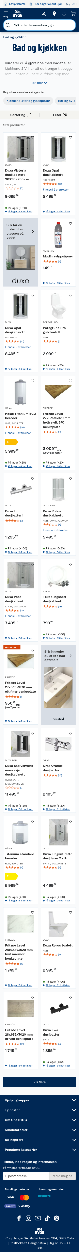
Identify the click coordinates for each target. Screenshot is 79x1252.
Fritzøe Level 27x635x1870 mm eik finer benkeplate (20, 687)
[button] (39, 1082)
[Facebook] (19, 1218)
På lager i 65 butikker (58, 283)
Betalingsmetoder (17, 1189)
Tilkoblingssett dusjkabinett (54, 599)
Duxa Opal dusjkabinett (53, 173)
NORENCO (48, 250)
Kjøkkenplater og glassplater (28, 101)
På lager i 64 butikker (58, 369)
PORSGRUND (50, 322)
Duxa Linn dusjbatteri (13, 513)
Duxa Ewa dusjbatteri (51, 1032)
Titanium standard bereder (19, 856)
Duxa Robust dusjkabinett (53, 513)
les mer (37, 83)
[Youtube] (38, 1218)
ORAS (46, 760)
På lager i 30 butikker (20, 809)
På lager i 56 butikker (20, 369)
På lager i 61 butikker (58, 809)
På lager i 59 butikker (20, 985)
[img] (20, 188)
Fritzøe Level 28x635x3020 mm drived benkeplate (19, 1034)
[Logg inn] (43, 13)
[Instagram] (29, 1218)
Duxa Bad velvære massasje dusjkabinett (19, 770)
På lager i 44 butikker (20, 466)
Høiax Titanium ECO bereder (20, 416)
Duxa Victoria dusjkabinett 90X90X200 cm (17, 175)
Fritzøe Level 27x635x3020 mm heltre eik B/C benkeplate (56, 420)
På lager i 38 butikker (20, 900)
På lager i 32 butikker (20, 211)
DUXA (8, 164)
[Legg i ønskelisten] (32, 137)
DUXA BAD (49, 505)
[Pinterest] (56, 1218)
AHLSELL (48, 591)
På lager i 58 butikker (58, 466)
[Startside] (24, 13)
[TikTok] (47, 1218)
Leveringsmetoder (51, 1189)
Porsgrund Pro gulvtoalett (54, 330)
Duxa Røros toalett (58, 945)
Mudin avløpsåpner (58, 256)
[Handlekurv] (73, 13)
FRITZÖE (48, 408)
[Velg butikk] (54, 13)
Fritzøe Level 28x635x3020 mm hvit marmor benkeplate (19, 951)
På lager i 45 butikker (20, 721)
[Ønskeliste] (64, 13)
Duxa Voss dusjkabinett (15, 599)
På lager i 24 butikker (58, 900)
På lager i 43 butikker (58, 211)
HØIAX (8, 408)
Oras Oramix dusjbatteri (53, 768)
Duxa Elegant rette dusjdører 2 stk (57, 856)
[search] (8, 25)
